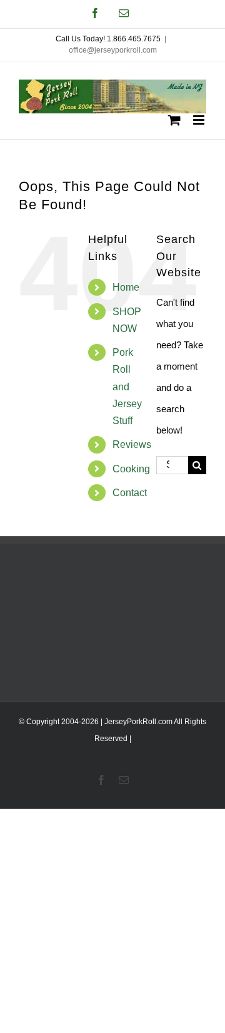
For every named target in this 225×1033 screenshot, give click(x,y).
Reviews (131, 444)
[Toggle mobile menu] (199, 120)
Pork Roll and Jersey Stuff (127, 386)
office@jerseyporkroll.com (113, 50)
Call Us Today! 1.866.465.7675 (108, 38)
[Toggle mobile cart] (174, 120)
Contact (129, 492)
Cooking (131, 469)
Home (125, 287)
